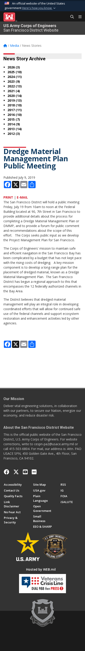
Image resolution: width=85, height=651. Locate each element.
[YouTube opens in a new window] (25, 472)
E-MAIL (22, 197)
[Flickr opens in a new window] (34, 472)
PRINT (8, 197)
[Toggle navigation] (78, 17)
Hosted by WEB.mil (41, 569)
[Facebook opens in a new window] (6, 472)
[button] (39, 8)
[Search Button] (70, 17)
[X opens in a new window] (16, 472)
